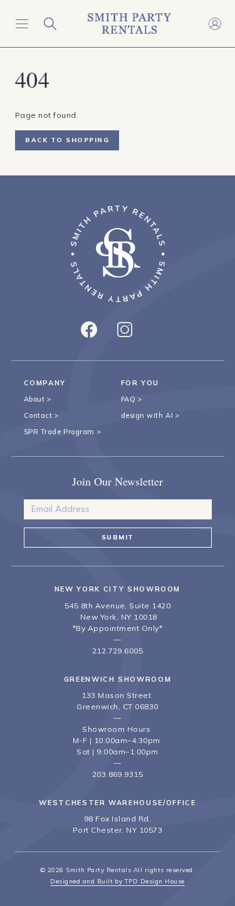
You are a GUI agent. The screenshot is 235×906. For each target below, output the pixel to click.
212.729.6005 (118, 650)
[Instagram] (124, 329)
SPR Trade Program (59, 431)
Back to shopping (67, 140)
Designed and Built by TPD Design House (117, 881)
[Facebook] (89, 329)
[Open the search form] (50, 23)
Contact (38, 415)
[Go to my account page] (215, 23)
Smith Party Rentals (98, 870)
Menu (22, 23)
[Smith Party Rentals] (129, 23)
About (34, 399)
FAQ (128, 399)
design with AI (147, 415)
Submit (118, 537)
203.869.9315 (118, 774)
